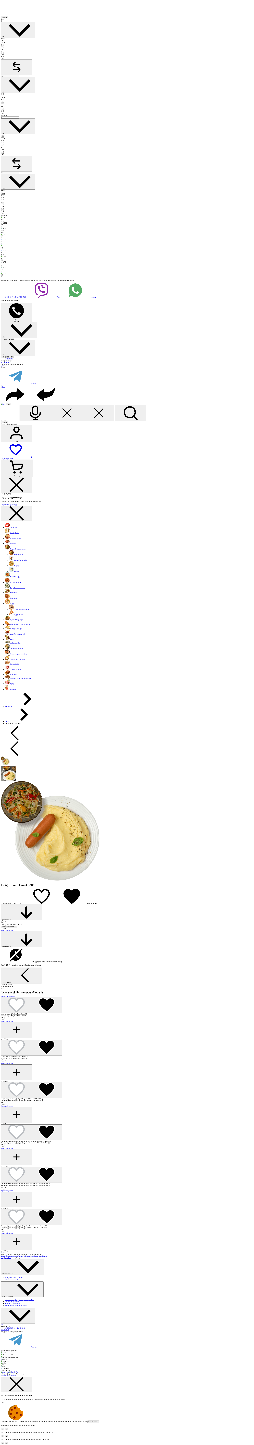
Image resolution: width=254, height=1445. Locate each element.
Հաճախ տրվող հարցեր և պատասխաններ (19, 1300)
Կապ (3, 1322)
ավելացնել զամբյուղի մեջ (9, 926)
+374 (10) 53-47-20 (20, 297)
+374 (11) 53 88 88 (7, 359)
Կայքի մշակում (6, 1258)
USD (7, 357)
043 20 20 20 (5, 362)
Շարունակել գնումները (9, 505)
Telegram (33, 383)
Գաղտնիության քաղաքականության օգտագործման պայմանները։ (24, 1256)
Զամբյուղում (7, 930)
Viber (58, 297)
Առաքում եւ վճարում (12, 1301)
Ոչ (6, 1428)
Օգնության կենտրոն (7, 1296)
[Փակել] (67, 413)
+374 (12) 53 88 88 (19, 1328)
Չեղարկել (4, 422)
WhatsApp (93, 297)
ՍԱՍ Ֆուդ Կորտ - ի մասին (14, 1277)
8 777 (2, 366)
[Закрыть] (16, 485)
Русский (4, 339)
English (11, 339)
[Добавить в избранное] (31, 1005)
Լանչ (7, 721)
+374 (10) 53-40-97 (7, 297)
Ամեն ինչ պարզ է (93, 1421)
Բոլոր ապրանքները (8, 996)
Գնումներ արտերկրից (12, 1303)
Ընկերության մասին (7, 1273)
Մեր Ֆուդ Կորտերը (11, 1279)
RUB (3, 357)
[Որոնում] (130, 413)
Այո (2, 1428)
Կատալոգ (8, 706)
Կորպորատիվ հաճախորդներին (16, 1305)
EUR (12, 357)
